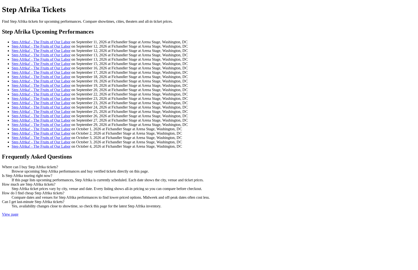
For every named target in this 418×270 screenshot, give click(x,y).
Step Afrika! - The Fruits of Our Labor (41, 42)
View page (10, 214)
